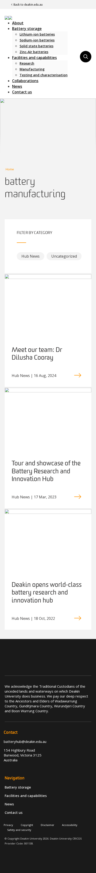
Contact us (22, 92)
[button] (8, 17)
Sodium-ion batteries (37, 40)
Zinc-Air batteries (34, 52)
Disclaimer (47, 825)
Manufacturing (32, 69)
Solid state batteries (36, 46)
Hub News (30, 256)
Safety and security (19, 830)
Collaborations (25, 80)
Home (10, 169)
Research (27, 63)
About (18, 23)
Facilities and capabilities (34, 57)
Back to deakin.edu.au (28, 5)
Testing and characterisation (44, 75)
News (17, 86)
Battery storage (27, 28)
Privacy (8, 825)
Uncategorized (64, 256)
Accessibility (69, 825)
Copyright (27, 825)
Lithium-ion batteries (37, 34)
